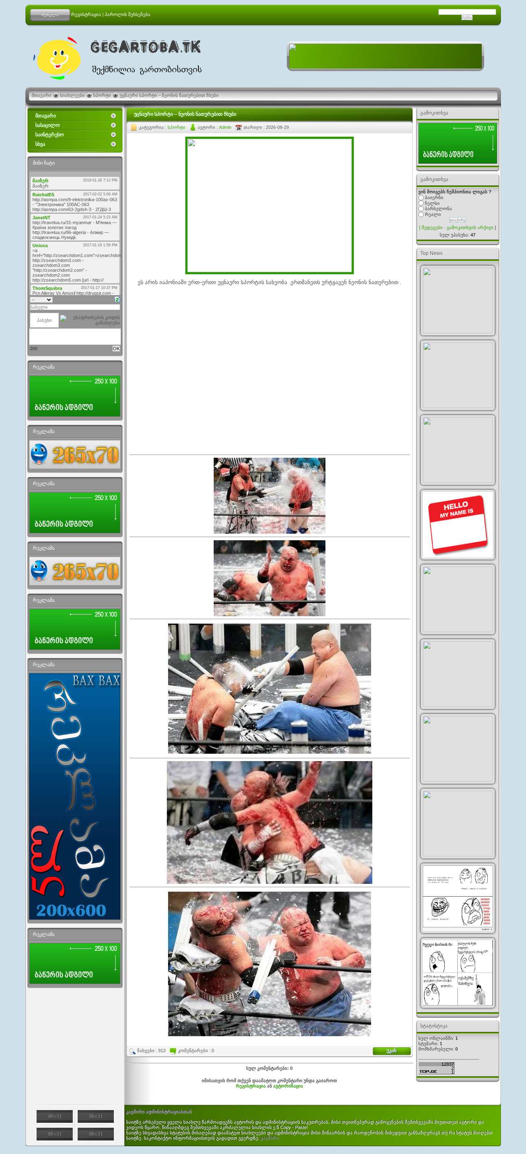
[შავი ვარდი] (457, 450)
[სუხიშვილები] (457, 748)
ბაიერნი (434, 197)
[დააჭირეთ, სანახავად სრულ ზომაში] (269, 882)
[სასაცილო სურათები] (457, 973)
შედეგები (432, 227)
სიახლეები (72, 95)
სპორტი (102, 95)
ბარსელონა (438, 208)
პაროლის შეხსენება (127, 14)
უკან (392, 1050)
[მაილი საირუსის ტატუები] (457, 823)
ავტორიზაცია (288, 1085)
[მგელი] (457, 375)
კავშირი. (270, 1138)
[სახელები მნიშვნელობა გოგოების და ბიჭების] (457, 524)
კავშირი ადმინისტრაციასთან (159, 1111)
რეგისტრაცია (86, 14)
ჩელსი (432, 202)
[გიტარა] (457, 599)
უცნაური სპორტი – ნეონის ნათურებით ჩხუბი (169, 95)
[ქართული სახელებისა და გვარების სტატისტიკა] (457, 300)
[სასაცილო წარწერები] (457, 674)
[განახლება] (117, 298)
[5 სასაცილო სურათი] (457, 898)
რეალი (433, 214)
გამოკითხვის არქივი (470, 227)
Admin (225, 127)
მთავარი (41, 95)
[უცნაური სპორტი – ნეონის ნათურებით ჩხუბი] (269, 270)
